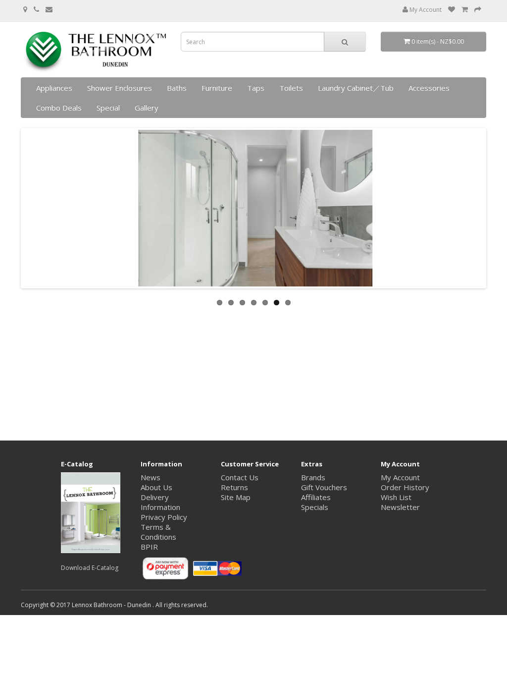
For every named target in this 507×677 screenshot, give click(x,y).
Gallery (146, 108)
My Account (425, 9)
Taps (255, 88)
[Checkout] (477, 9)
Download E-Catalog (89, 568)
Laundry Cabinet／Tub (356, 88)
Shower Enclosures (119, 88)
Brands (313, 477)
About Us (156, 487)
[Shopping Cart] (464, 9)
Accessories (429, 88)
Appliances (54, 88)
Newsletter (400, 507)
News (150, 477)
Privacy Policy (164, 517)
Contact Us (239, 477)
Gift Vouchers (324, 487)
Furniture (217, 88)
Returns (234, 487)
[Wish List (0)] (451, 9)
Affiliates (316, 497)
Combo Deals (59, 108)
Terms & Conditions (158, 532)
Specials (314, 507)
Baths (177, 88)
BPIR (149, 547)
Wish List (396, 497)
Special (108, 108)
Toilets (291, 88)
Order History (405, 487)
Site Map (236, 497)
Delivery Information (160, 502)
